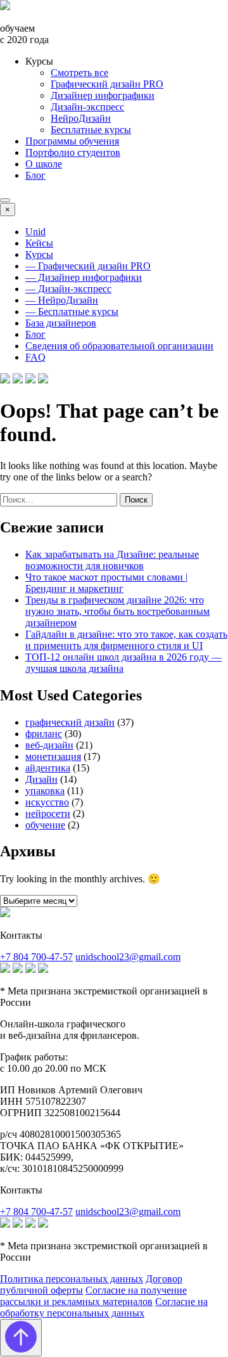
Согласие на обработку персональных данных (104, 1307)
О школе (43, 163)
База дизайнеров (60, 323)
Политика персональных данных (71, 1278)
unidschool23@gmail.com (127, 956)
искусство (47, 802)
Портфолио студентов (72, 152)
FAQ (35, 357)
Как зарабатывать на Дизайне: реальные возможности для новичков (112, 560)
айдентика (47, 767)
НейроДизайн (81, 118)
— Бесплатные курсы (71, 311)
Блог (35, 175)
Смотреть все (79, 72)
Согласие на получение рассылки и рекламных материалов (93, 1296)
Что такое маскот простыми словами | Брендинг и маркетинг (106, 583)
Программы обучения (72, 141)
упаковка (45, 790)
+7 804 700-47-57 (36, 956)
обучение (45, 825)
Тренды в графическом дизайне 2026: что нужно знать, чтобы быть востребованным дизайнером (117, 611)
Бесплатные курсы (91, 129)
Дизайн (41, 779)
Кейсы (39, 243)
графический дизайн (70, 722)
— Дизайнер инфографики (83, 277)
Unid (35, 231)
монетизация (53, 756)
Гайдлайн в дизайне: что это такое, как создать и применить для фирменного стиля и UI (126, 640)
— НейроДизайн (61, 300)
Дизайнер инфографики (103, 95)
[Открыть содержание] (5, 200)
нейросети (47, 813)
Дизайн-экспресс (87, 106)
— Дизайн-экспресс (68, 288)
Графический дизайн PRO (107, 84)
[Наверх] (21, 1337)
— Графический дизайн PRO (88, 265)
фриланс (43, 733)
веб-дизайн (49, 745)
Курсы (39, 254)
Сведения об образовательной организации (119, 345)
